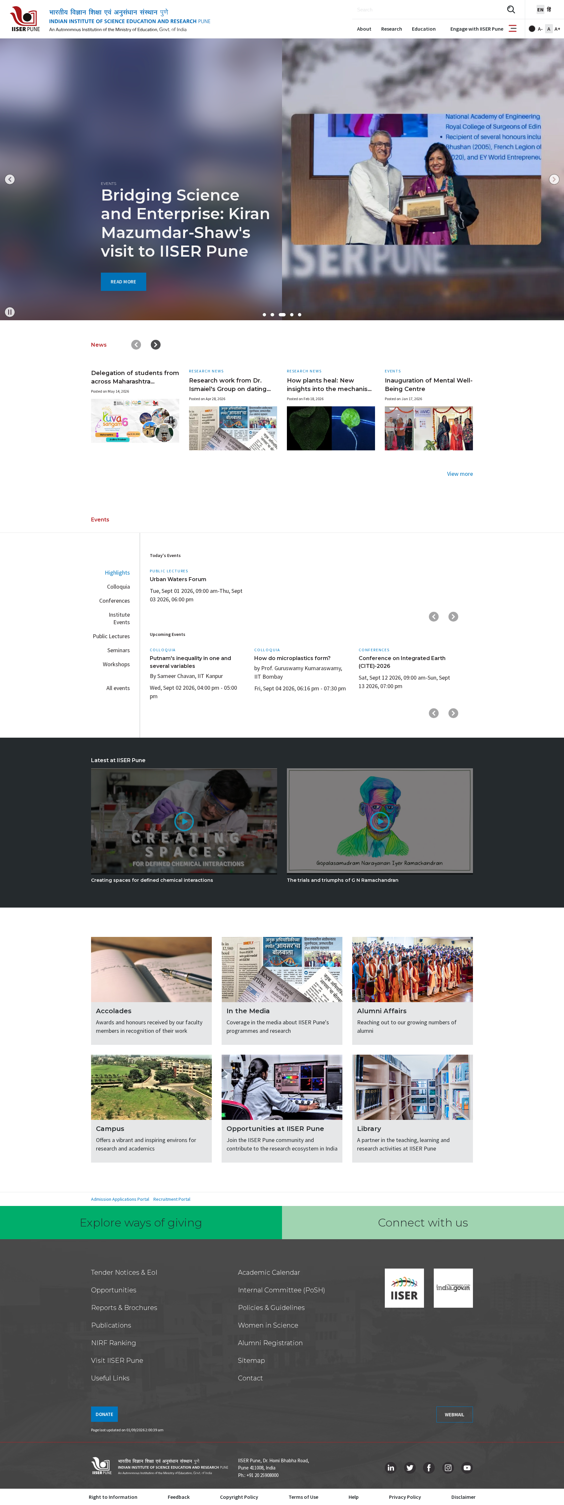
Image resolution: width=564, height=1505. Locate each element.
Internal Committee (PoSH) (281, 1290)
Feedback (179, 1497)
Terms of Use (303, 1497)
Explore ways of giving (141, 1222)
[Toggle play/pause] (10, 312)
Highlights (117, 572)
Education (424, 28)
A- (540, 28)
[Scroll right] (156, 345)
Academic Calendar (269, 1272)
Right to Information (113, 1497)
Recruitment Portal (171, 1199)
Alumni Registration (270, 1343)
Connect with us (423, 1222)
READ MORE (123, 281)
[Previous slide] (10, 179)
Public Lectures (111, 636)
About (364, 28)
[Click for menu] (512, 28)
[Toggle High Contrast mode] (532, 29)
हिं (549, 9)
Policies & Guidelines (271, 1308)
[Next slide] (554, 179)
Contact (250, 1378)
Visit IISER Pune (117, 1360)
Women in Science (268, 1325)
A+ (557, 28)
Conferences (114, 600)
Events (393, 371)
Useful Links (110, 1378)
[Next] (453, 617)
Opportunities (113, 1290)
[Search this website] (511, 10)
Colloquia (118, 586)
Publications (111, 1325)
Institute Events (119, 618)
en (540, 9)
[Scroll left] (136, 345)
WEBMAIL (454, 1414)
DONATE (104, 1414)
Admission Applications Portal (120, 1199)
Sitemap (251, 1360)
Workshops (116, 664)
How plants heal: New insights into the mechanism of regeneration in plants (330, 389)
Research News (206, 371)
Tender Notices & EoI (124, 1272)
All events (118, 688)
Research (391, 28)
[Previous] (434, 617)
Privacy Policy (405, 1497)
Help (354, 1497)
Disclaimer (463, 1497)
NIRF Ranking (113, 1343)
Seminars (118, 650)
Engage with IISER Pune (476, 28)
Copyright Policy (239, 1497)
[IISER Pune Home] (110, 19)
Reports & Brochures (124, 1308)
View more (460, 473)
